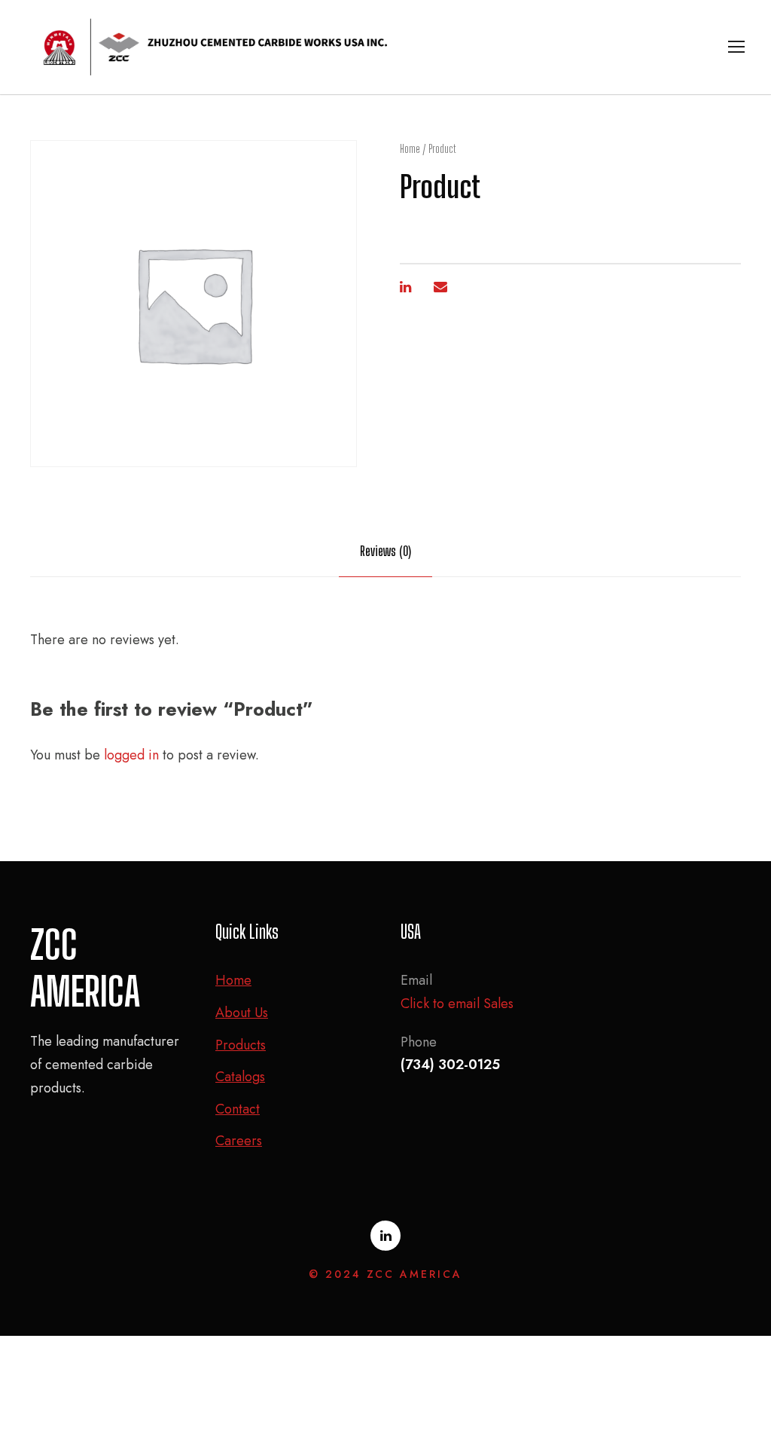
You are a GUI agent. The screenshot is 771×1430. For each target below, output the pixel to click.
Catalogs (240, 1076)
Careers (238, 1140)
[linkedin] (385, 1236)
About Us (241, 1012)
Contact (237, 1109)
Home (410, 148)
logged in (131, 755)
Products (240, 1045)
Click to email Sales (457, 1003)
